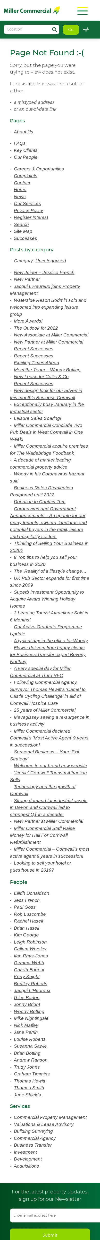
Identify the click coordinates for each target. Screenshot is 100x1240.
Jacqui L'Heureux (34, 1053)
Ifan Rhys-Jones (32, 1018)
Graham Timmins (34, 1136)
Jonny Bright (29, 1067)
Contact (23, 183)
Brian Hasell (28, 990)
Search (22, 224)
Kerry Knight (28, 1039)
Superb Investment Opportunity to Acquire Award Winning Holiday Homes (49, 633)
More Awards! (29, 321)
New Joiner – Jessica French (46, 272)
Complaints (27, 175)
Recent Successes (34, 362)
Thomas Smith (31, 1150)
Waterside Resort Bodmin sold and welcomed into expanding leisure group (47, 307)
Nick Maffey (27, 1088)
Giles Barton (28, 1060)
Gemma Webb (31, 1025)
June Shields (28, 1157)
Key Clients (26, 150)
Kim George (27, 997)
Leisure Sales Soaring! (39, 432)
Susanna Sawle (32, 1109)
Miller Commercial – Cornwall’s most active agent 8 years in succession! (47, 911)
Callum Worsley (32, 1011)
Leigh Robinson (32, 1004)
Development (30, 1228)
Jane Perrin (27, 1095)
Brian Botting (30, 1115)
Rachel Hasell (30, 983)
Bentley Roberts (32, 1046)
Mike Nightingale (34, 1081)
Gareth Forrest (31, 1032)
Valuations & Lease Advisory (46, 1194)
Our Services (28, 203)
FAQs (20, 143)
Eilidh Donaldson (34, 956)
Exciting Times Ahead (39, 376)
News (20, 196)
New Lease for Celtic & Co (43, 390)
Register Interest (33, 217)
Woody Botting (31, 1074)
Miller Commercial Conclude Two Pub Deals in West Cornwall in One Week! (47, 446)
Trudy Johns (28, 1129)
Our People (27, 157)
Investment (27, 1221)
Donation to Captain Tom (44, 522)
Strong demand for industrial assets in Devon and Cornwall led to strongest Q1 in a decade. (48, 856)
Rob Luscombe (31, 976)
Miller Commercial (32, 10)
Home (21, 189)
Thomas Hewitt (32, 1143)
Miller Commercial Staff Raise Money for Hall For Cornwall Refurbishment (46, 891)
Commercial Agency (37, 1207)
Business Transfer (34, 1214)
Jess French (27, 962)
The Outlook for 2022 (38, 328)
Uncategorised (55, 261)
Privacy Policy (30, 210)
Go (71, 29)
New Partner (28, 279)
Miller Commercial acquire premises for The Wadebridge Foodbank (44, 467)
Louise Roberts (31, 1101)
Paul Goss (25, 970)
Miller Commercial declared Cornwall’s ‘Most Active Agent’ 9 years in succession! (46, 779)
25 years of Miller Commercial (48, 752)
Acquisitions (28, 1235)
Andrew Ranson (32, 1122)
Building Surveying (36, 1200)
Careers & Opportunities (41, 169)
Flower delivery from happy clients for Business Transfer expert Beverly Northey (49, 696)
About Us (24, 132)
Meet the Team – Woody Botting (51, 383)
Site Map (24, 231)
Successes (25, 238)
